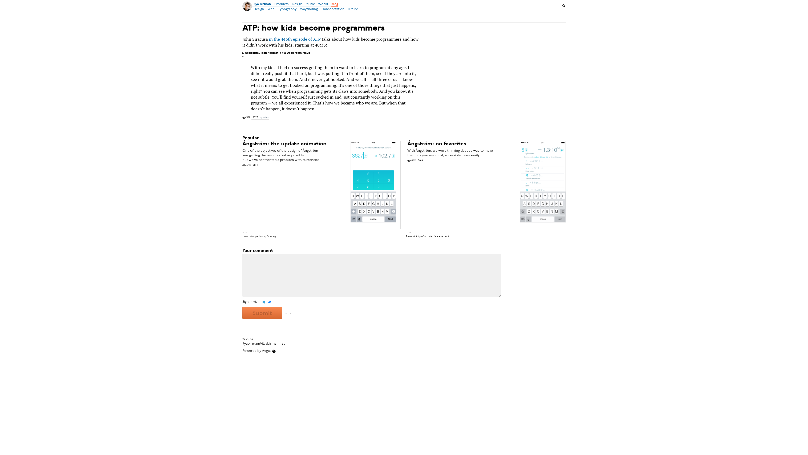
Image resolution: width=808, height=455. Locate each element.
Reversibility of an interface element (427, 236)
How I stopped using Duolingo (259, 236)
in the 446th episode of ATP (295, 39)
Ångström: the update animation (284, 144)
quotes (264, 117)
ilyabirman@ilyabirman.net (263, 343)
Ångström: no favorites (436, 144)
